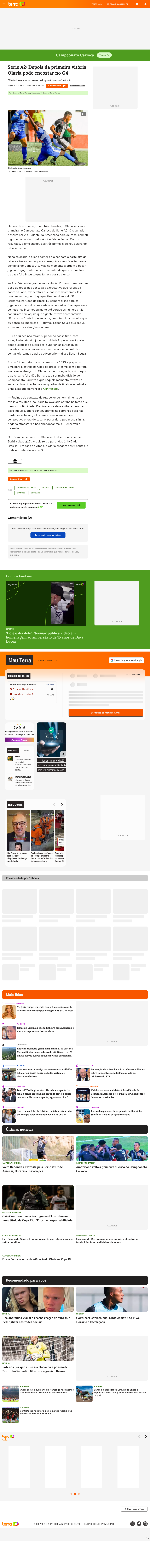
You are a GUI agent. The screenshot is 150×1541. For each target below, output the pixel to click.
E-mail (137, 4)
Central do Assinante (117, 4)
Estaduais (35, 493)
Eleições (94, 1086)
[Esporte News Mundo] (15, 461)
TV (92, 1066)
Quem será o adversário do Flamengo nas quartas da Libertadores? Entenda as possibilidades (47, 1391)
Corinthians (50, 389)
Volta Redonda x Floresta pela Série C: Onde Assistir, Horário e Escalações (32, 1169)
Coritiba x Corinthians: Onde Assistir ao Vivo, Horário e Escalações (108, 1320)
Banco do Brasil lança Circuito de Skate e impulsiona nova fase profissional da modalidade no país (120, 1392)
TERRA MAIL (97, 4)
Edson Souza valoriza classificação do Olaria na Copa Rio (37, 1259)
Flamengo (24, 1387)
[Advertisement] (98, 1263)
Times (102, 55)
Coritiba (80, 1314)
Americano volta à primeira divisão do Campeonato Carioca (111, 1169)
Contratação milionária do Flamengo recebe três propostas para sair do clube (46, 1412)
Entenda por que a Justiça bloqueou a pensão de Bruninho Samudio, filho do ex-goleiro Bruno (35, 1369)
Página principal (16, 4)
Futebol (45, 488)
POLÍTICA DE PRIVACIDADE (101, 1524)
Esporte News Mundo (64, 488)
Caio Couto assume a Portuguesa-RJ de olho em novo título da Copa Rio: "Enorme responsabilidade (37, 1218)
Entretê (20, 1107)
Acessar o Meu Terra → (47, 660)
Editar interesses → (134, 674)
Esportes (21, 493)
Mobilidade (22, 1045)
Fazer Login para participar (48, 535)
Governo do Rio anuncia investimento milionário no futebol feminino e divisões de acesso (107, 1241)
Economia (21, 1066)
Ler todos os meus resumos (106, 712)
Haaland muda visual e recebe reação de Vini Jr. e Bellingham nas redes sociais (36, 1320)
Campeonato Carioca (26, 488)
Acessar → (28, 750)
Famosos (20, 1003)
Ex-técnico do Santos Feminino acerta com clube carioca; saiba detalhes (37, 1241)
